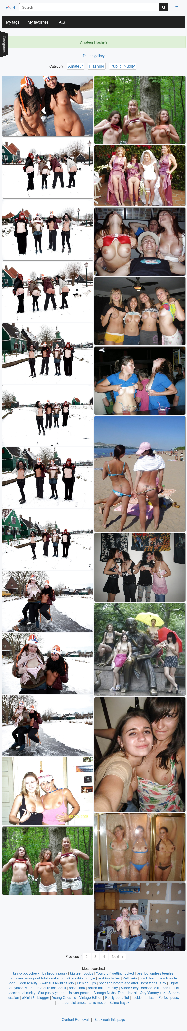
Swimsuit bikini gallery (57, 982)
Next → (117, 956)
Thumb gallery (94, 55)
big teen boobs (81, 973)
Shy (163, 982)
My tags (12, 22)
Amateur (75, 66)
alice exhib (74, 978)
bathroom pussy (54, 973)
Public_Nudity (123, 66)
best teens (149, 982)
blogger (43, 997)
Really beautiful (117, 997)
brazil (132, 992)
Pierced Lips (86, 982)
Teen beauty (27, 982)
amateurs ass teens (51, 987)
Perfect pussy (169, 997)
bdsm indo (77, 987)
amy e (90, 978)
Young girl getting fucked (115, 973)
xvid (10, 7)
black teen (148, 978)
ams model (97, 1002)
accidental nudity (22, 992)
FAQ (61, 22)
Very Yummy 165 (153, 992)
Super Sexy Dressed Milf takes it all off (150, 987)
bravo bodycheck (26, 973)
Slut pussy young (51, 992)
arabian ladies (109, 978)
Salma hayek (119, 1002)
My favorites (38, 22)
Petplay (112, 987)
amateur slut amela (71, 1002)
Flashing (96, 66)
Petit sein (130, 978)
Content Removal (75, 1019)
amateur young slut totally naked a (37, 978)
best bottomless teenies (155, 973)
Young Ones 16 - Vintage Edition (77, 997)
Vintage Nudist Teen (109, 992)
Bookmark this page (109, 1019)
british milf (95, 987)
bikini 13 (28, 997)
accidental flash (144, 997)
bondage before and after (118, 982)
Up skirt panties (79, 992)
